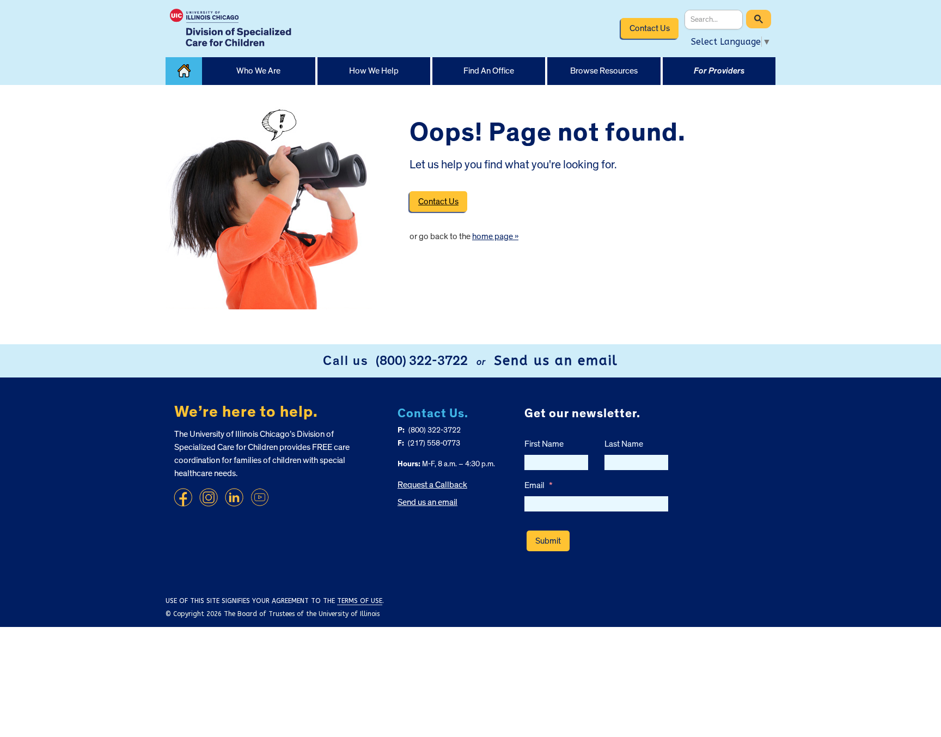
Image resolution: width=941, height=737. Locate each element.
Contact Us (650, 28)
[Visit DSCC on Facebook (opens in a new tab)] (183, 497)
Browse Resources (604, 70)
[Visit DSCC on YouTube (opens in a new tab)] (259, 497)
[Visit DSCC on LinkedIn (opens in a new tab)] (234, 497)
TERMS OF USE (359, 601)
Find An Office (488, 70)
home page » (495, 236)
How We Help (374, 70)
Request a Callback (432, 484)
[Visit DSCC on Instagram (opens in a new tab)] (208, 497)
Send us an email (556, 360)
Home (184, 71)
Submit (548, 541)
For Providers (719, 70)
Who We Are (258, 70)
